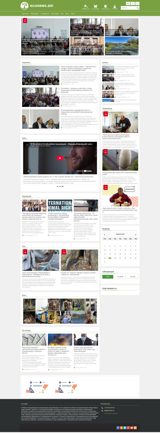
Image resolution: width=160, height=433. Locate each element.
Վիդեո (73, 13)
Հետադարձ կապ (105, 403)
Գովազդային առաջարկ (111, 413)
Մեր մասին (24, 403)
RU (133, 4)
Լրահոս (105, 62)
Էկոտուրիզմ (55, 13)
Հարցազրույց (45, 13)
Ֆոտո (67, 13)
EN (137, 4)
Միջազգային (35, 13)
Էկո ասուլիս (26, 330)
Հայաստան (25, 13)
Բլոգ (61, 13)
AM (128, 4)
